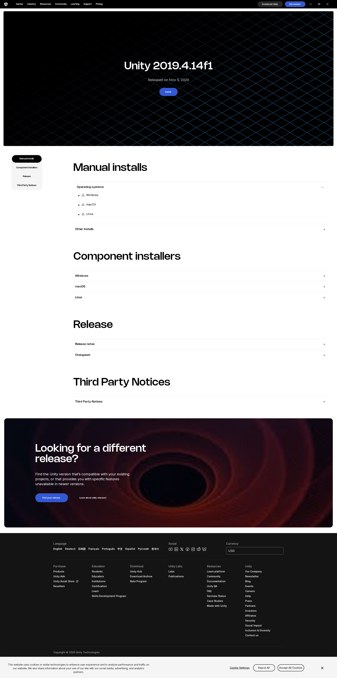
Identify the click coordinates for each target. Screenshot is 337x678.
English (57, 548)
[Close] (322, 668)
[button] (270, 4)
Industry (31, 4)
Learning (75, 4)
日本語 (82, 548)
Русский (143, 548)
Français (93, 548)
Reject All (264, 667)
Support (88, 4)
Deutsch (70, 548)
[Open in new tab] (76, 581)
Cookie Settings (240, 667)
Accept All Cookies (291, 667)
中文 (120, 548)
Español (130, 548)
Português (108, 548)
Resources (45, 4)
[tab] (27, 159)
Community (61, 4)
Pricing (99, 4)
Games (19, 4)
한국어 (155, 548)
